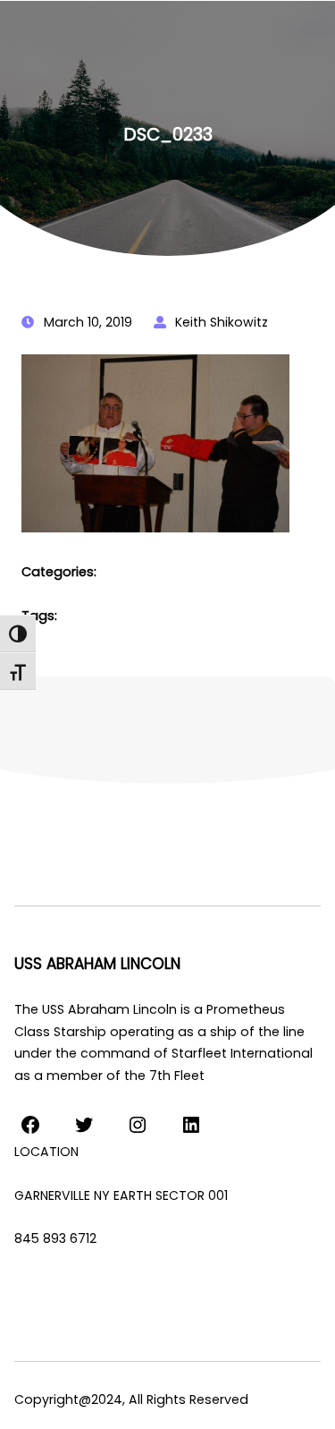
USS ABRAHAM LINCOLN (97, 963)
